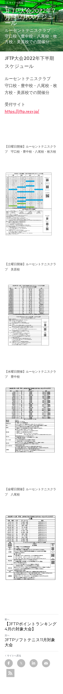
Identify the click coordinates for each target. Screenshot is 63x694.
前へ (7, 619)
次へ (7, 635)
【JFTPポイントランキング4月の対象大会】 (31, 626)
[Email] (46, 663)
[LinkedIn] (34, 663)
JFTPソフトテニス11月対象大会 (30, 642)
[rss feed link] (10, 673)
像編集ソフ (12, 468)
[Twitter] (21, 663)
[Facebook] (9, 663)
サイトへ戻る (16, 2)
